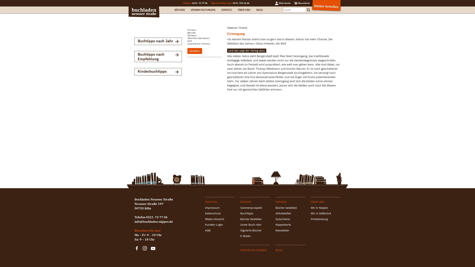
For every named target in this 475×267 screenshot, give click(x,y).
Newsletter (282, 230)
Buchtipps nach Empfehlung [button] (151, 56)
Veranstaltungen (203, 9)
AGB (208, 230)
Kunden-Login (214, 224)
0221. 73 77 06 (199, 3)
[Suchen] (310, 10)
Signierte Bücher (251, 230)
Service (226, 9)
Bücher (180, 9)
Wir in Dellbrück (321, 213)
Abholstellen (283, 213)
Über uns (244, 9)
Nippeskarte (283, 224)
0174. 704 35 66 (241, 3)
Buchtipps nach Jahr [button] (155, 40)
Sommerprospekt (251, 208)
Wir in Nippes (319, 208)
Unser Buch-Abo (250, 224)
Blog (259, 9)
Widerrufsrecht (214, 219)
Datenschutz (213, 213)
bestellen (195, 51)
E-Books (245, 236)
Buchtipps (246, 213)
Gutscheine (283, 219)
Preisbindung (319, 219)
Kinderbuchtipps (152, 71)
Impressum (212, 208)
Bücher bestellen (251, 219)
